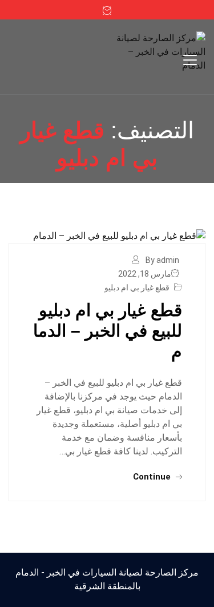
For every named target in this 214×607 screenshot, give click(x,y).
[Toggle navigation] (190, 60)
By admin (162, 260)
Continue (153, 477)
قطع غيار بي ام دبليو (136, 287)
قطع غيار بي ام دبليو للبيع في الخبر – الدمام (107, 331)
